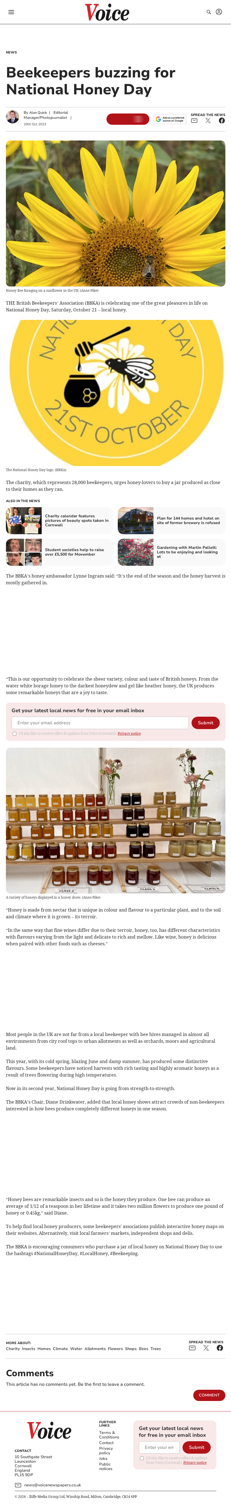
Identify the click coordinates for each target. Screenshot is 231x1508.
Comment (209, 1395)
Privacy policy (106, 1451)
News (11, 52)
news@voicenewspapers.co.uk (52, 1485)
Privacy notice (129, 733)
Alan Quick (38, 112)
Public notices (105, 1466)
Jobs (103, 1458)
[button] (11, 12)
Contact (106, 1442)
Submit (205, 723)
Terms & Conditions (109, 1435)
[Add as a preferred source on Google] (170, 119)
